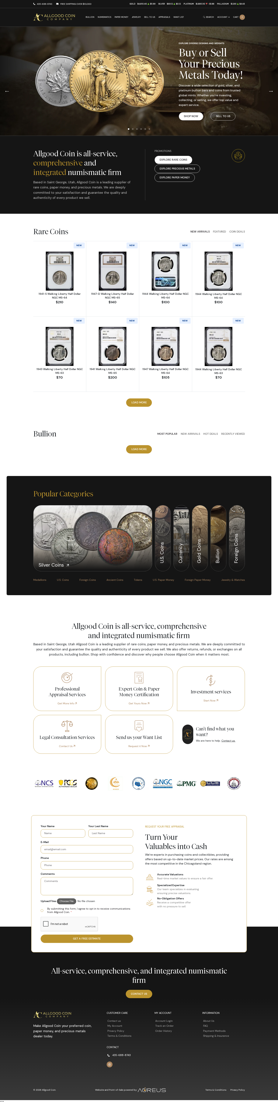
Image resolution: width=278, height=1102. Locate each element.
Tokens (138, 580)
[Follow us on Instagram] (110, 1065)
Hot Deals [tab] (210, 434)
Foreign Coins (236, 547)
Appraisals (164, 17)
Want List (178, 17)
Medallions (39, 580)
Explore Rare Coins (173, 159)
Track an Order (164, 1025)
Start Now (209, 700)
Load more (139, 402)
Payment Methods (214, 1031)
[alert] (87, 910)
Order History (163, 1031)
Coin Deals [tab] (237, 231)
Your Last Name (98, 826)
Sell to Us (149, 17)
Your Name (47, 826)
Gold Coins (199, 550)
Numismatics (104, 17)
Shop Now (191, 116)
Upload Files (48, 901)
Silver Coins (52, 565)
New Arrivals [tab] (200, 231)
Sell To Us (223, 116)
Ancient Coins (114, 580)
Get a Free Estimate (87, 938)
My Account (114, 1025)
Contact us (114, 1021)
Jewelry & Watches (233, 580)
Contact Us (66, 746)
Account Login (164, 1021)
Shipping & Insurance (216, 1035)
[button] (128, 129)
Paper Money (121, 17)
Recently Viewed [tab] (233, 434)
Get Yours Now (138, 703)
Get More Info (66, 703)
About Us (208, 1021)
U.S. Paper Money (163, 580)
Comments (48, 874)
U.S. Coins (162, 552)
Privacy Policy (115, 1031)
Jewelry (136, 17)
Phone (45, 858)
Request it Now (138, 746)
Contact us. (228, 740)
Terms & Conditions (119, 1035)
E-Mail (45, 842)
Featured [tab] (219, 231)
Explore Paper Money (175, 177)
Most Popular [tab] (167, 434)
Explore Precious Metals (177, 168)
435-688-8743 (44, 3)
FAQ (205, 1025)
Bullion (90, 17)
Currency (180, 552)
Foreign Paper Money (198, 580)
